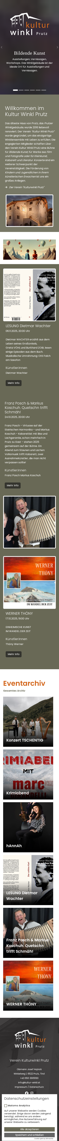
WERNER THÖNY (21, 1004)
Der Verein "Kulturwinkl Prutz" (26, 187)
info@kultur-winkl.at (29, 1082)
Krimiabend (17, 793)
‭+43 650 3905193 (29, 1078)
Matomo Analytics (19, 1105)
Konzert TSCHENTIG (24, 740)
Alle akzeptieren (29, 1129)
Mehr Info (14, 383)
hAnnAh (14, 845)
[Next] (56, 47)
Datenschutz (37, 1087)
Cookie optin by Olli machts (43, 1139)
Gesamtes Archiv (14, 691)
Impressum (21, 1087)
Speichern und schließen (29, 1135)
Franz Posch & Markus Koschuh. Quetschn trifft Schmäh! (27, 945)
